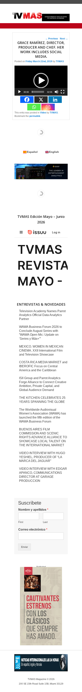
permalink (34, 116)
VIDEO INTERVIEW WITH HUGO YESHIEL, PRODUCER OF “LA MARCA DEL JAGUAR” (42, 457)
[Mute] (56, 92)
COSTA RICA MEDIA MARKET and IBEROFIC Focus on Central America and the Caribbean (43, 366)
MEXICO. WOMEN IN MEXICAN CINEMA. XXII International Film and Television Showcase (41, 350)
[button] (41, 80)
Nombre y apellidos (33, 509)
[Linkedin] (55, 99)
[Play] (19, 92)
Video (43, 112)
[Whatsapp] (34, 107)
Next (64, 38)
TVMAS (60, 61)
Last (45, 522)
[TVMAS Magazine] (27, 16)
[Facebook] (27, 99)
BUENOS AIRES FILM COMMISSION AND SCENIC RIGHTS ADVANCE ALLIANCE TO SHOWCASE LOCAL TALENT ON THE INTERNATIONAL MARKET (43, 437)
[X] (41, 99)
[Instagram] (48, 107)
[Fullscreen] (62, 92)
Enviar (24, 547)
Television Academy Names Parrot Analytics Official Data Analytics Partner (42, 315)
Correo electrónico (32, 529)
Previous (51, 38)
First (20, 522)
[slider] (38, 92)
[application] (41, 80)
